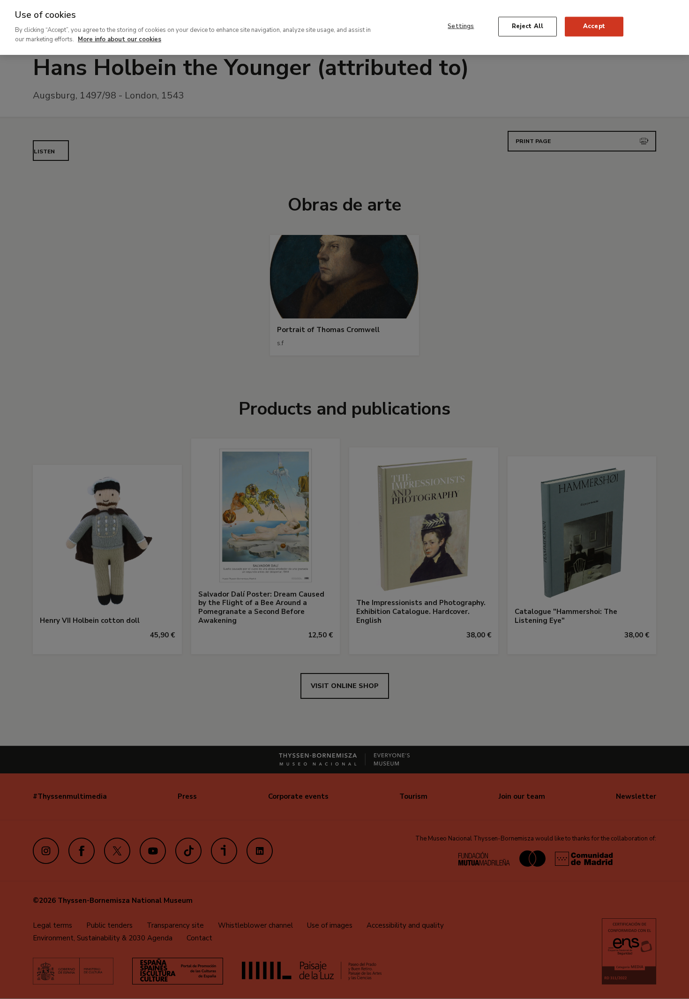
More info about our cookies (119, 39)
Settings (461, 26)
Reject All (527, 26)
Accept (594, 26)
